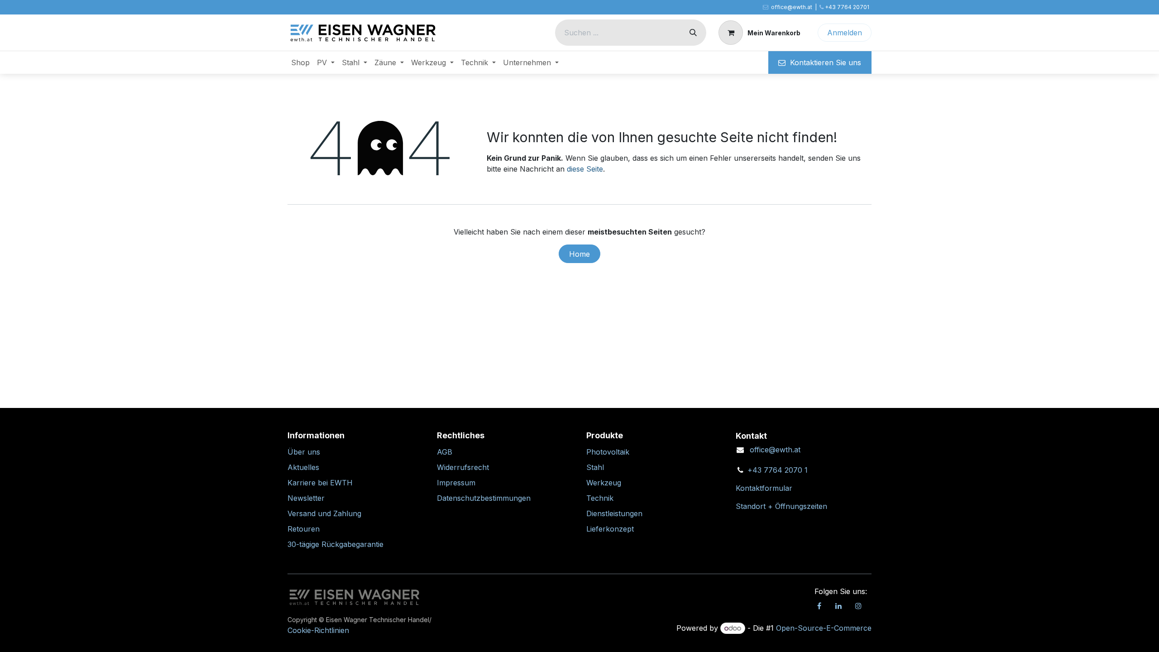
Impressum (456, 482)
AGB (444, 451)
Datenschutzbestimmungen (484, 498)
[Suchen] (693, 32)
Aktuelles (303, 467)
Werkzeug (603, 482)
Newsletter (306, 498)
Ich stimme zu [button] (845, 637)
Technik (599, 498)
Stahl (595, 467)
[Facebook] (819, 606)
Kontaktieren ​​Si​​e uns (823, 62)
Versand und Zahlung (324, 513)
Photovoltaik (607, 451)
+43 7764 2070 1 (777, 470)
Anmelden (844, 32)
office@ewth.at (775, 449)
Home (579, 254)
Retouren (303, 528)
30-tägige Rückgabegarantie (335, 544)
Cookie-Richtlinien (639, 637)
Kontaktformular (764, 488)
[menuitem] (300, 62)
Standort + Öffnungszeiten (781, 506)
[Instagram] (858, 606)
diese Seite (585, 168)
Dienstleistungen (614, 513)
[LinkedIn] (838, 606)
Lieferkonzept (610, 528)
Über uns (303, 451)
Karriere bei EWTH (320, 482)
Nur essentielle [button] (788, 637)
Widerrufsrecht (463, 467)
